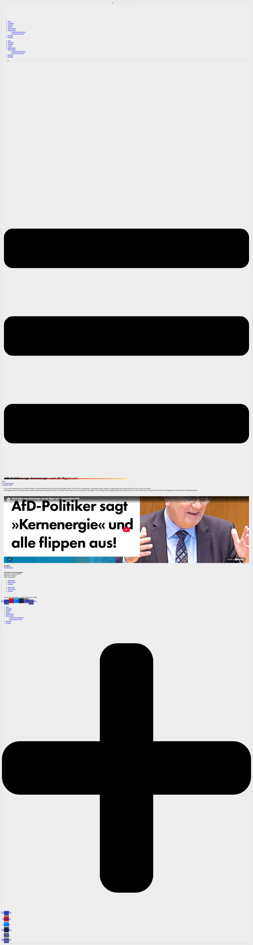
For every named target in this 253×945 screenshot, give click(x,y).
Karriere (10, 35)
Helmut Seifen (9, 483)
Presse (10, 27)
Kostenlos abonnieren (18, 32)
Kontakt (10, 37)
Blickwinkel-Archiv (18, 34)
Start (9, 21)
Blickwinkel (12, 30)
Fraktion (10, 25)
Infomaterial (11, 28)
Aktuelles (11, 23)
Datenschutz (12, 582)
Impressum (11, 580)
